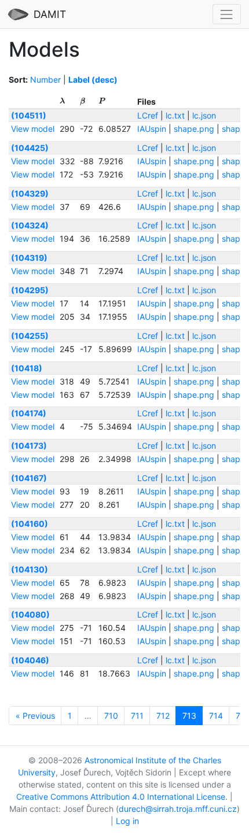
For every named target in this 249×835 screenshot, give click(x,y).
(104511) (28, 115)
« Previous (35, 716)
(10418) (26, 368)
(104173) (29, 445)
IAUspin (151, 129)
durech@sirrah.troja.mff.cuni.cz (178, 809)
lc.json (204, 115)
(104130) (29, 569)
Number (45, 79)
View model (32, 129)
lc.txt (175, 115)
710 (111, 716)
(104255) (30, 336)
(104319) (29, 258)
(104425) (30, 148)
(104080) (30, 614)
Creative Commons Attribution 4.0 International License (120, 796)
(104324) (30, 225)
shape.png (194, 129)
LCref (147, 115)
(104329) (30, 193)
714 (216, 716)
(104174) (28, 413)
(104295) (30, 290)
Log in (127, 821)
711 (137, 716)
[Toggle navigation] (227, 14)
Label (79, 79)
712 (163, 716)
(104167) (29, 478)
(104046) (30, 660)
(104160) (29, 524)
